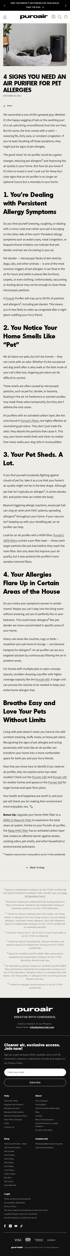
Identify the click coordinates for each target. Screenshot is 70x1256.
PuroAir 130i (39, 777)
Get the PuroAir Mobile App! (47, 1108)
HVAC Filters (9, 1174)
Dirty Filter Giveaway (13, 1120)
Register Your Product (13, 1105)
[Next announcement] (65, 5)
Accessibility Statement (14, 1203)
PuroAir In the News (44, 1130)
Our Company (41, 1101)
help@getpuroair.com (42, 1027)
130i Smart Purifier (12, 1148)
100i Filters (9, 1159)
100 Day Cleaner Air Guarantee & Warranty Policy (26, 1210)
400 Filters (9, 1170)
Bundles (7, 1178)
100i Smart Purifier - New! (15, 1144)
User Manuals (10, 1185)
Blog (37, 1112)
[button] (60, 17)
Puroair (10, 298)
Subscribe (35, 1082)
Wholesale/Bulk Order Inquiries (49, 1144)
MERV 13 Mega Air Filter (17, 820)
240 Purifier (9, 1152)
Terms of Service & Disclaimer (17, 1199)
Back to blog (37, 867)
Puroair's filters (30, 420)
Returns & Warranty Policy (15, 1116)
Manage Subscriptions (14, 1112)
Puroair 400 (42, 679)
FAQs (6, 1124)
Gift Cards (8, 1182)
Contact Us (9, 1127)
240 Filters (9, 1167)
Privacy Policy (10, 1207)
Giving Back (40, 1105)
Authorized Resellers (44, 1148)
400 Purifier (9, 1155)
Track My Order (11, 1101)
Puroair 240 (60, 777)
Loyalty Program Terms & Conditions (20, 1214)
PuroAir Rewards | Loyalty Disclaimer (20, 1218)
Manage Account (12, 1108)
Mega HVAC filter (18, 830)
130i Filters (9, 1163)
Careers (38, 1116)
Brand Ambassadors (44, 1120)
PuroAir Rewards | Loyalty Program (46, 1125)
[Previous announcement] (4, 5)
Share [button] (9, 106)
